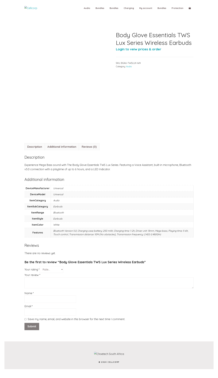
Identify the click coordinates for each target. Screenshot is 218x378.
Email (28, 306)
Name (29, 293)
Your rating (32, 269)
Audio (87, 8)
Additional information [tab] (61, 146)
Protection (177, 8)
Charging (129, 8)
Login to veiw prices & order (138, 49)
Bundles (100, 8)
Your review (32, 275)
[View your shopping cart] (190, 8)
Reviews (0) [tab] (89, 146)
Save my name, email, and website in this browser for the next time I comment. (76, 319)
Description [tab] (34, 146)
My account (145, 8)
